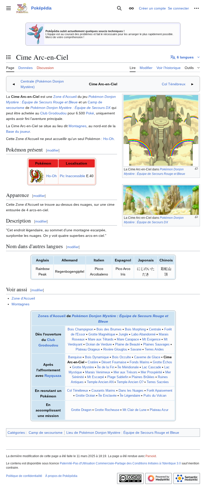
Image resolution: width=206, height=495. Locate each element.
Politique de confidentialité (24, 476)
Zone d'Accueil (65, 97)
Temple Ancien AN (100, 382)
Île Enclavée (107, 395)
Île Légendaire (130, 395)
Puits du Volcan (154, 395)
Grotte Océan (85, 395)
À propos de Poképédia (61, 476)
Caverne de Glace (147, 357)
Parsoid (150, 456)
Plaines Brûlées (143, 377)
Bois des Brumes (109, 329)
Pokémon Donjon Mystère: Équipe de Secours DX (70, 108)
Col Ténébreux (173, 84)
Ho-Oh (108, 139)
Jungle (123, 334)
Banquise (75, 357)
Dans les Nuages (131, 390)
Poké (90, 113)
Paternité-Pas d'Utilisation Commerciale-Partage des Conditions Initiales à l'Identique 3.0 (120, 463)
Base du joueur (18, 131)
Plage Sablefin (117, 377)
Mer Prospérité (151, 372)
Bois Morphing (135, 329)
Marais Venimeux (97, 372)
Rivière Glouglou (115, 349)
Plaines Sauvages (156, 344)
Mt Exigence (151, 339)
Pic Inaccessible (72, 176)
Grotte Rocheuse (107, 410)
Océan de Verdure (99, 344)
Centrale (155, 329)
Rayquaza (52, 376)
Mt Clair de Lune (134, 410)
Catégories (16, 433)
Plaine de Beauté (127, 344)
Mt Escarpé (95, 377)
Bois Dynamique (97, 357)
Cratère (93, 362)
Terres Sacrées (158, 382)
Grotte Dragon (81, 410)
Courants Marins (103, 390)
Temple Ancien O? (130, 382)
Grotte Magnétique (101, 334)
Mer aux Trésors (125, 372)
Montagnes (77, 126)
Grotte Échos (162, 362)
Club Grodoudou (53, 113)
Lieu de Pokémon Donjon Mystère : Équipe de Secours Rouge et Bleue (122, 433)
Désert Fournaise (113, 362)
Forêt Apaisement (159, 390)
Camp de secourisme (46, 433)
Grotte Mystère (83, 367)
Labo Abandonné (143, 334)
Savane (135, 349)
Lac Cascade (151, 367)
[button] (8, 8)
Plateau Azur (159, 410)
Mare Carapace (128, 339)
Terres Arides (154, 349)
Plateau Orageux (88, 349)
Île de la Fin (105, 367)
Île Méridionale (128, 367)
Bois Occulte (121, 357)
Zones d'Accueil (52, 316)
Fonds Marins (139, 362)
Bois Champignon (80, 329)
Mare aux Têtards (101, 339)
